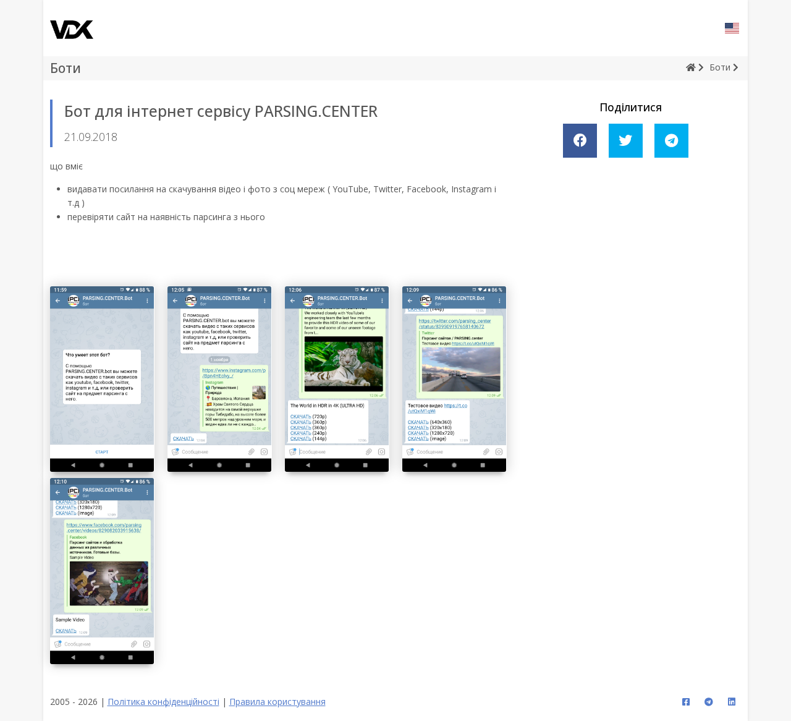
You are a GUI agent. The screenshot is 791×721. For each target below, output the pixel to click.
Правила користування (277, 701)
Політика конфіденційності (163, 701)
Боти (719, 67)
